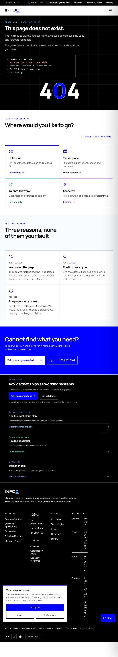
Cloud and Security (14, 536)
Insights (109, 2)
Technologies (57, 524)
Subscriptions (70, 172)
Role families (36, 532)
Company (56, 533)
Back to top (32, 636)
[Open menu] (110, 10)
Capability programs (35, 559)
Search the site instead (98, 136)
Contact (55, 538)
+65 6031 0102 (35, 2)
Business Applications (11, 525)
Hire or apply (15, 201)
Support (78, 2)
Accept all (35, 607)
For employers (37, 527)
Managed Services (14, 541)
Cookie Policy (71, 628)
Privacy (59, 628)
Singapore (86, 521)
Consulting (15, 172)
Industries (56, 519)
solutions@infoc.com (58, 2)
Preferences (50, 615)
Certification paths (36, 552)
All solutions (49, 395)
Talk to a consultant (21, 395)
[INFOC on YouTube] (7, 636)
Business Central (13, 519)
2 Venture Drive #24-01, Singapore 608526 (86, 597)
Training (67, 201)
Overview (34, 546)
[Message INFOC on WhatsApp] (20, 636)
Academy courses (93, 2)
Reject (20, 615)
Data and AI (10, 531)
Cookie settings (87, 628)
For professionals (36, 522)
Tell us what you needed (21, 360)
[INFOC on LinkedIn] (14, 636)
